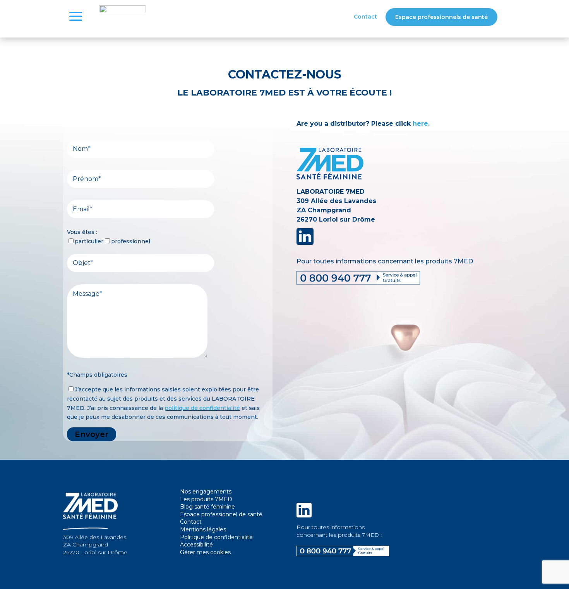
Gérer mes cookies (205, 552)
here (420, 123)
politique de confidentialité (202, 408)
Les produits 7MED (206, 499)
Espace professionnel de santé (221, 514)
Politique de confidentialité (216, 537)
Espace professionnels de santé (441, 17)
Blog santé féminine (207, 506)
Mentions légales (203, 529)
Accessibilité (196, 544)
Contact (365, 17)
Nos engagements (205, 491)
